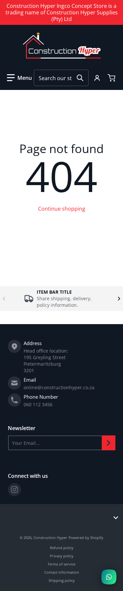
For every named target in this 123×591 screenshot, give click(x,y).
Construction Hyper (50, 537)
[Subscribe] (108, 442)
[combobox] (61, 78)
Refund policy (61, 547)
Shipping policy (62, 580)
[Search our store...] (80, 78)
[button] (19, 78)
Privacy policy (61, 555)
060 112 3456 (38, 404)
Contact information (61, 572)
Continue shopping (61, 208)
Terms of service (61, 564)
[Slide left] (4, 298)
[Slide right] (119, 298)
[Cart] (112, 78)
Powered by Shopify (86, 537)
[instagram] (14, 489)
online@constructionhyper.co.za (59, 387)
